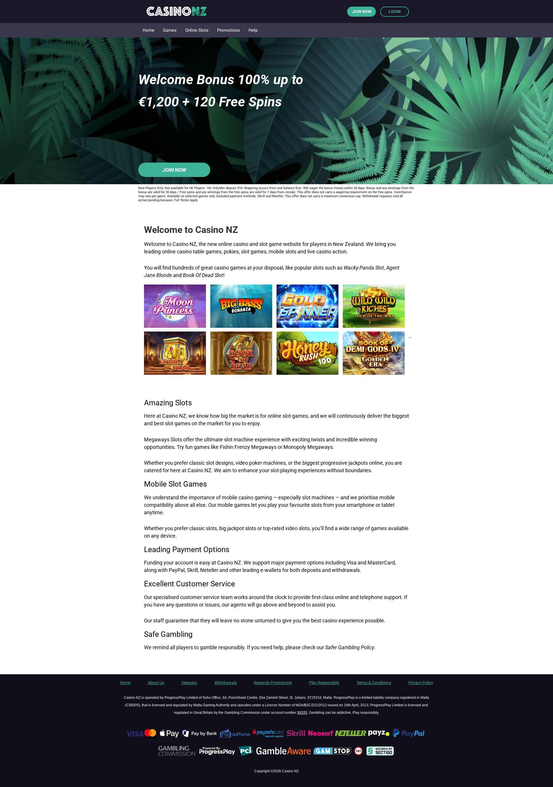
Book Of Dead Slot (203, 275)
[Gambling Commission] (177, 755)
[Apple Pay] (170, 737)
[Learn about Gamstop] (333, 755)
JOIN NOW (361, 11)
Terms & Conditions (374, 682)
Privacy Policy (420, 682)
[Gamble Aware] (284, 755)
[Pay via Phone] (235, 737)
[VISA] (140, 737)
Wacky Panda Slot (364, 268)
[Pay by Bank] (200, 737)
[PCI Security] (245, 755)
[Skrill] (296, 737)
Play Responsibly (324, 682)
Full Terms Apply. (186, 200)
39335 (302, 713)
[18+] (359, 755)
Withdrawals (225, 682)
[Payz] (379, 737)
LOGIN (395, 11)
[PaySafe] (268, 737)
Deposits (189, 682)
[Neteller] (350, 737)
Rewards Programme (273, 682)
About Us (156, 682)
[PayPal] (411, 737)
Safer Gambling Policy (349, 648)
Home (125, 682)
